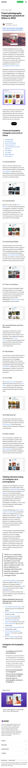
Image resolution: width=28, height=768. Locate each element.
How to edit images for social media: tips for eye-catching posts (13, 710)
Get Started (20, 1)
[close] (26, 762)
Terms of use (4, 760)
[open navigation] (26, 2)
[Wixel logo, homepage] (4, 2)
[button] (14, 652)
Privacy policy (12, 760)
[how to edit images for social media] (14, 700)
